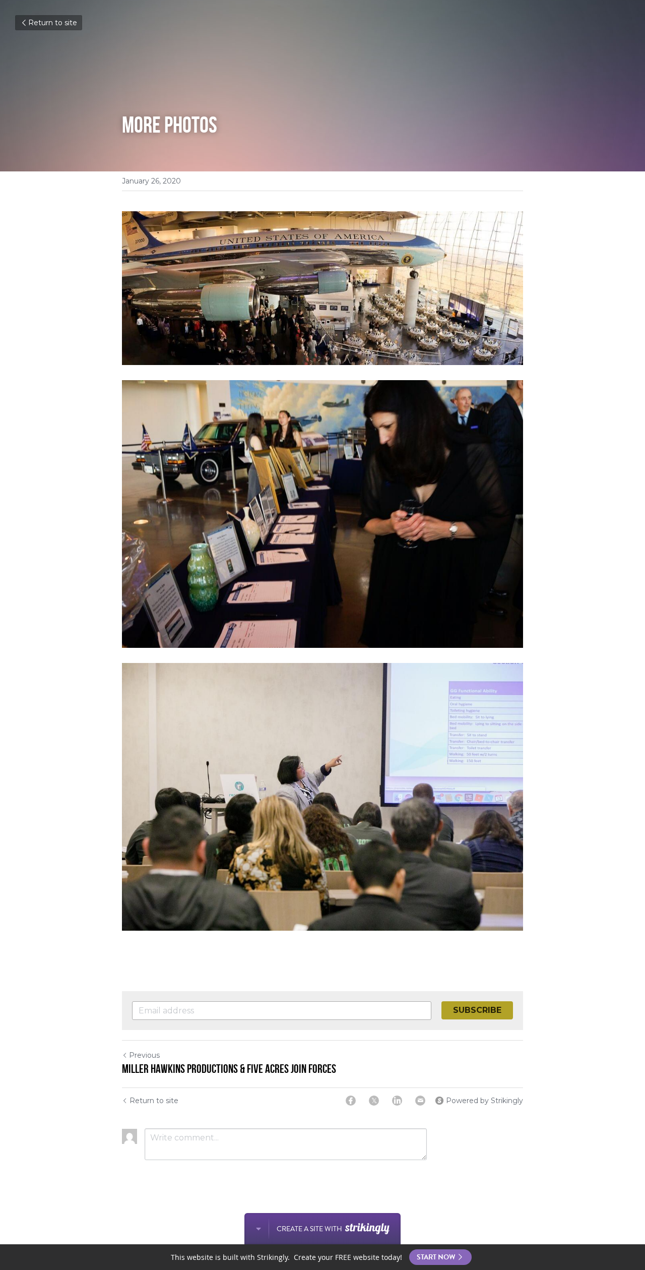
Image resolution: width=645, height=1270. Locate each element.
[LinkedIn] (397, 1101)
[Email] (420, 1101)
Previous (144, 1055)
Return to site (52, 22)
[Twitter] (374, 1101)
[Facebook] (351, 1101)
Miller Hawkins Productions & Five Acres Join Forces (229, 1068)
